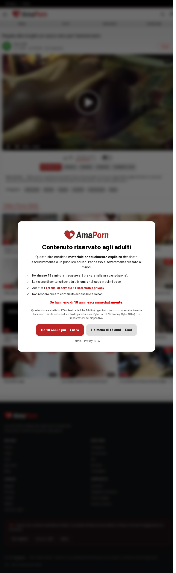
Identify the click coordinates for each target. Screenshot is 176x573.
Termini (77, 341)
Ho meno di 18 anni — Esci (111, 330)
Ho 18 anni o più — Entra (60, 330)
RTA (97, 341)
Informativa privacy (90, 288)
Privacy (88, 341)
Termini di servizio (59, 288)
